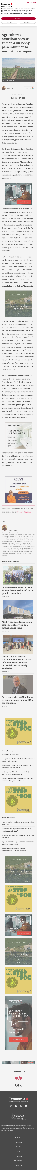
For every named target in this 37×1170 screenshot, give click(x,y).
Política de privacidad (30, 2)
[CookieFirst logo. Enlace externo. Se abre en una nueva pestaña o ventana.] (6, 4)
